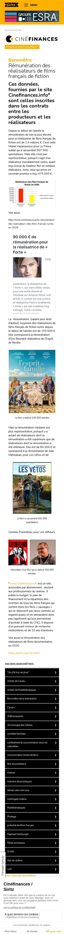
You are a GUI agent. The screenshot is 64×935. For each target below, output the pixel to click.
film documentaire (16, 764)
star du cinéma (14, 860)
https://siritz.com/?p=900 (24, 653)
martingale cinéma (16, 799)
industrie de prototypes (19, 781)
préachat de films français (20, 825)
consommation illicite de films (22, 755)
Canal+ (11, 707)
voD (9, 869)
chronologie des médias (20, 725)
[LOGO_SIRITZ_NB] (13, 5)
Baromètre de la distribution (22, 698)
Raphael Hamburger (18, 834)
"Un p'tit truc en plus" (18, 672)
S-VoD (10, 851)
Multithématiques (16, 807)
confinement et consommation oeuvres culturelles (27, 744)
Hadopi (11, 772)
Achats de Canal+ (16, 681)
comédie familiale (16, 733)
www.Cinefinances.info (23, 583)
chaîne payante (15, 716)
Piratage (11, 816)
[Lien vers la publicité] (32, 16)
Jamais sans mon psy (18, 790)
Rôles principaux (16, 843)
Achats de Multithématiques (21, 690)
